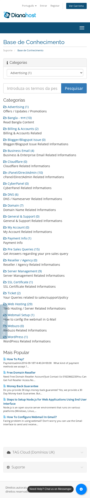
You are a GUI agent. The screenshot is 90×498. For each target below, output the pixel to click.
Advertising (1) (18, 107)
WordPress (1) (17, 337)
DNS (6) (12, 194)
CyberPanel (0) (18, 183)
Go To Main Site (3, 321)
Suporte (7, 50)
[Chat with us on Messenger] (81, 489)
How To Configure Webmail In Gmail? (31, 417)
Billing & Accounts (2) (22, 129)
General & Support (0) (23, 216)
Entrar (43, 5)
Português (28, 5)
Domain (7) (15, 205)
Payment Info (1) (19, 238)
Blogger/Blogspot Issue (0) (26, 140)
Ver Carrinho (76, 5)
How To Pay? (15, 359)
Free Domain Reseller (21, 372)
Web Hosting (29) (19, 304)
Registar (55, 5)
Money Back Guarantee (22, 386)
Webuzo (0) (15, 326)
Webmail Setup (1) (20, 315)
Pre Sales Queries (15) (23, 249)
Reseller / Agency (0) (22, 260)
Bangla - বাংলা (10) (19, 118)
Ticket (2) (14, 293)
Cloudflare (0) (17, 162)
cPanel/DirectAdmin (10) (25, 172)
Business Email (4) (20, 151)
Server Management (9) (24, 271)
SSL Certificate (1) (20, 282)
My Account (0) (18, 227)
